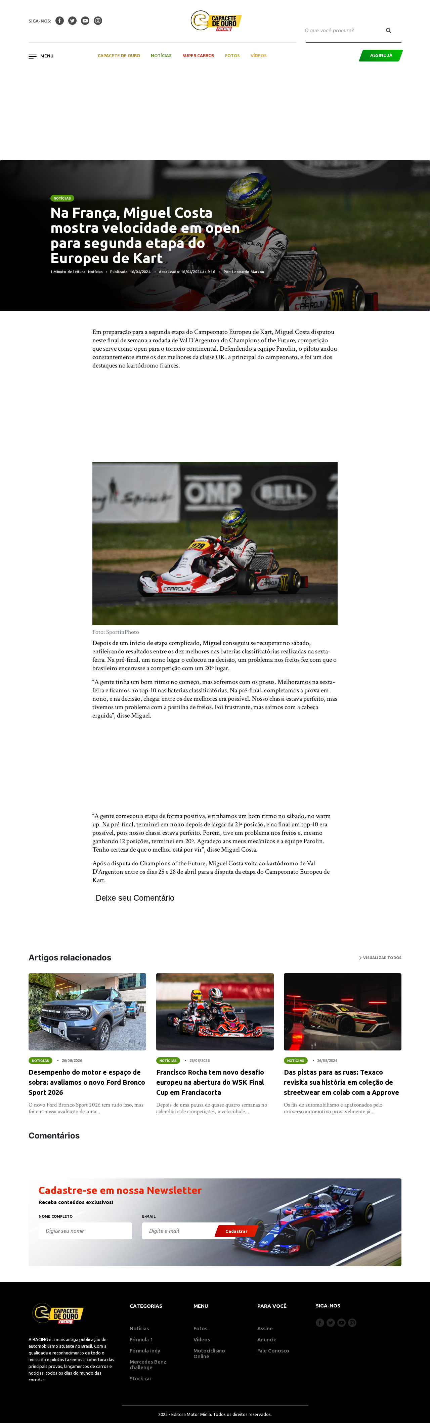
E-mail (149, 1216)
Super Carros (198, 55)
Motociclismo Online (209, 1353)
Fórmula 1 (141, 1339)
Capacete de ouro (119, 55)
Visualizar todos (381, 958)
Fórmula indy (145, 1350)
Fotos (232, 55)
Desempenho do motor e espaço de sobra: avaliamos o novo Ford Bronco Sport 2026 (87, 1082)
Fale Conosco (273, 1350)
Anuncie (266, 1339)
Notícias (161, 55)
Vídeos (259, 55)
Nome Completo (56, 1216)
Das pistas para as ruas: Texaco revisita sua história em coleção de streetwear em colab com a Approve (341, 1082)
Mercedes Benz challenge (148, 1364)
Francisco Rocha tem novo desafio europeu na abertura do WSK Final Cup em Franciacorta (210, 1082)
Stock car (141, 1378)
